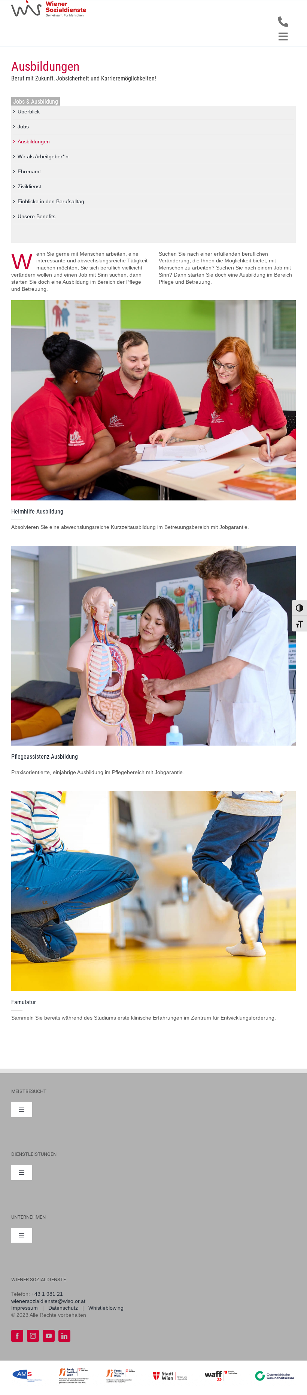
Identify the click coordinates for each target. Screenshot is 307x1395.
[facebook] (17, 1336)
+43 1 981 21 (47, 1294)
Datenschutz (63, 1308)
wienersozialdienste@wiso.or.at (48, 1301)
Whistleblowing (106, 1308)
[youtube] (49, 1336)
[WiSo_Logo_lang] (48, 3)
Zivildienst (29, 186)
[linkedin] (64, 1336)
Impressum (24, 1308)
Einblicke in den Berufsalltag (51, 201)
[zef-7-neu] (153, 794)
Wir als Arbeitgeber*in (43, 156)
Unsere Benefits (36, 216)
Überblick (29, 112)
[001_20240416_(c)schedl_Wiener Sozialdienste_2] (153, 303)
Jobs (23, 127)
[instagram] (33, 1336)
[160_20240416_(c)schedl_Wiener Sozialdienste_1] (153, 548)
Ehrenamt (29, 171)
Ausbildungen (34, 141)
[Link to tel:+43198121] (283, 21)
